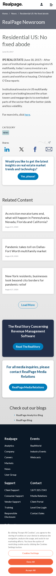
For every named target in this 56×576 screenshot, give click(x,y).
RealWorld (35, 445)
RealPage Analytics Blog (29, 415)
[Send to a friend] (49, 149)
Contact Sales (37, 513)
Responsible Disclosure (10, 515)
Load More (28, 305)
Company (9, 451)
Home (5, 13)
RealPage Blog (24, 420)
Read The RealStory (28, 346)
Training (8, 507)
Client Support (11, 490)
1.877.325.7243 (38, 490)
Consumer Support (14, 495)
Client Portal (36, 501)
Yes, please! (28, 176)
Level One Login (38, 507)
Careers (8, 457)
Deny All (31, 562)
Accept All (31, 570)
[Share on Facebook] (35, 149)
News (14, 13)
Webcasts (35, 457)
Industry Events (38, 451)
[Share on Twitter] (21, 149)
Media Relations (38, 495)
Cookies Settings (30, 553)
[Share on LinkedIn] (7, 149)
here (27, 114)
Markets (8, 463)
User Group (10, 474)
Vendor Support (12, 501)
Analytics (9, 445)
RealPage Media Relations (28, 387)
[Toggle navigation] (50, 4)
